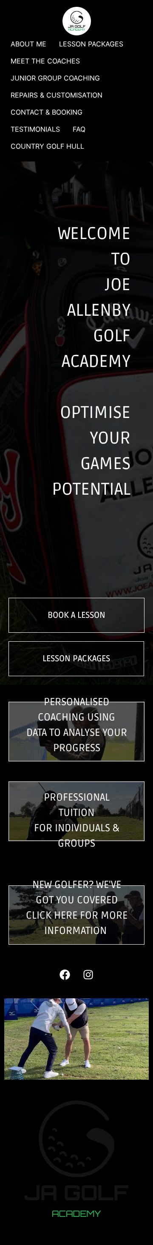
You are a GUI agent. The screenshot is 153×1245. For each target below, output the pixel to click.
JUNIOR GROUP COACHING (55, 78)
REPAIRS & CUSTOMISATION (56, 95)
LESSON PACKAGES (91, 44)
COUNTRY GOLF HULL (47, 146)
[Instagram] (88, 975)
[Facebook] (65, 975)
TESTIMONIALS (35, 129)
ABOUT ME (28, 44)
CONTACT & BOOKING (46, 112)
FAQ (79, 129)
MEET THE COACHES (45, 61)
